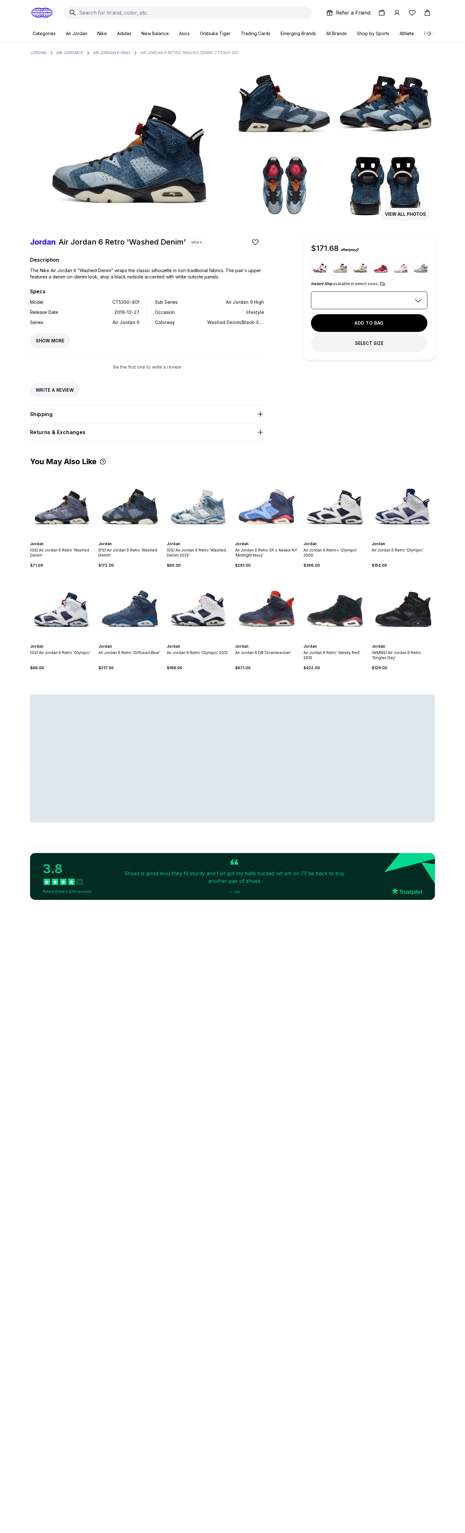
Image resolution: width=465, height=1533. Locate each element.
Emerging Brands (298, 33)
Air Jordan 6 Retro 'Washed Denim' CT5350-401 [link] (189, 52)
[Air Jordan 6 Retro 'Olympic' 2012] (198, 606)
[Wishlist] (412, 12)
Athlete (407, 33)
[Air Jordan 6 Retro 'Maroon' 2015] (401, 267)
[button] (103, 461)
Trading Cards (255, 33)
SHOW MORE (50, 340)
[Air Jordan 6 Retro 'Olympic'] (403, 503)
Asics (184, 33)
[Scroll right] (429, 33)
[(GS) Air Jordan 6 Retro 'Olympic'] (61, 606)
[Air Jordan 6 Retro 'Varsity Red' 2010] (335, 606)
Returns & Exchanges (58, 432)
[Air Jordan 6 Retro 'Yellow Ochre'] (360, 267)
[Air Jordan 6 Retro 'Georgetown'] (421, 267)
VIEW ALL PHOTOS (405, 214)
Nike (102, 33)
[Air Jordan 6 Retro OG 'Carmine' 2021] (320, 267)
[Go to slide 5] (66, 538)
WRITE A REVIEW (55, 390)
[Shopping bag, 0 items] (427, 12)
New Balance (155, 33)
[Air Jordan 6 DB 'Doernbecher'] (266, 606)
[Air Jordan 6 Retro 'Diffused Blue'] (130, 606)
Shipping (41, 414)
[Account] (397, 12)
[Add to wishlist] (256, 242)
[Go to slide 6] (273, 538)
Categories (44, 33)
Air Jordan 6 (69, 52)
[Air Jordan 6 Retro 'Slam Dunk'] (380, 267)
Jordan (38, 52)
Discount (433, 33)
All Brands (336, 33)
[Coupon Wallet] (382, 12)
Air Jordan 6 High (111, 52)
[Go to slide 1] (56, 538)
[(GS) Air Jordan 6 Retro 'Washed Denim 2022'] (198, 503)
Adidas (124, 33)
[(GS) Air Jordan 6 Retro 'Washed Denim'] (61, 503)
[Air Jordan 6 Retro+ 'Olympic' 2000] (335, 503)
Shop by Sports (373, 33)
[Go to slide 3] (61, 538)
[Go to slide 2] (59, 538)
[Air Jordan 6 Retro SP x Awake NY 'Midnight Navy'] (266, 503)
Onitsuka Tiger (215, 33)
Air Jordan (76, 33)
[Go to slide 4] (64, 538)
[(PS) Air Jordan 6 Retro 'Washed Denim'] (130, 503)
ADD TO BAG (369, 323)
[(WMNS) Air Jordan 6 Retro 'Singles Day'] (403, 606)
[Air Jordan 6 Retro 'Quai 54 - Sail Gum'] (340, 267)
